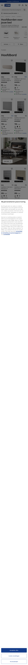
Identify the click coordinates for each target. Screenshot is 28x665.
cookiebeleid (6, 234)
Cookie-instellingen (14, 656)
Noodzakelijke (14, 661)
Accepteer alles (14, 650)
